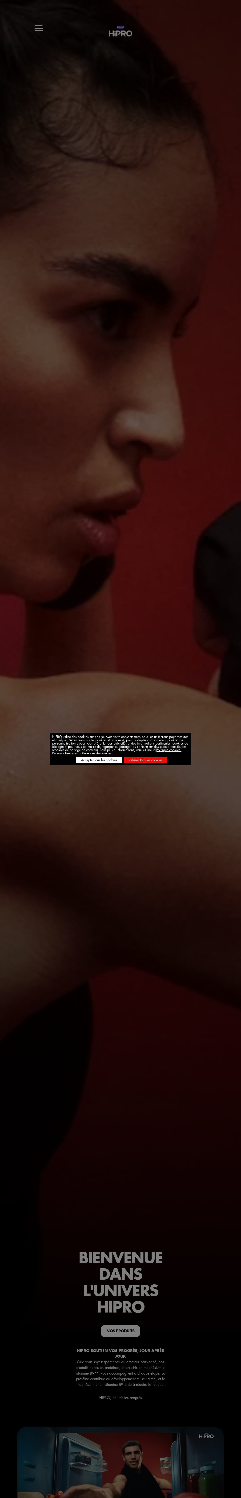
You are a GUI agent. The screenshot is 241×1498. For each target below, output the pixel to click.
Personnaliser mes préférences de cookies (82, 753)
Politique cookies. (168, 750)
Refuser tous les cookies (145, 760)
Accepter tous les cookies (99, 760)
